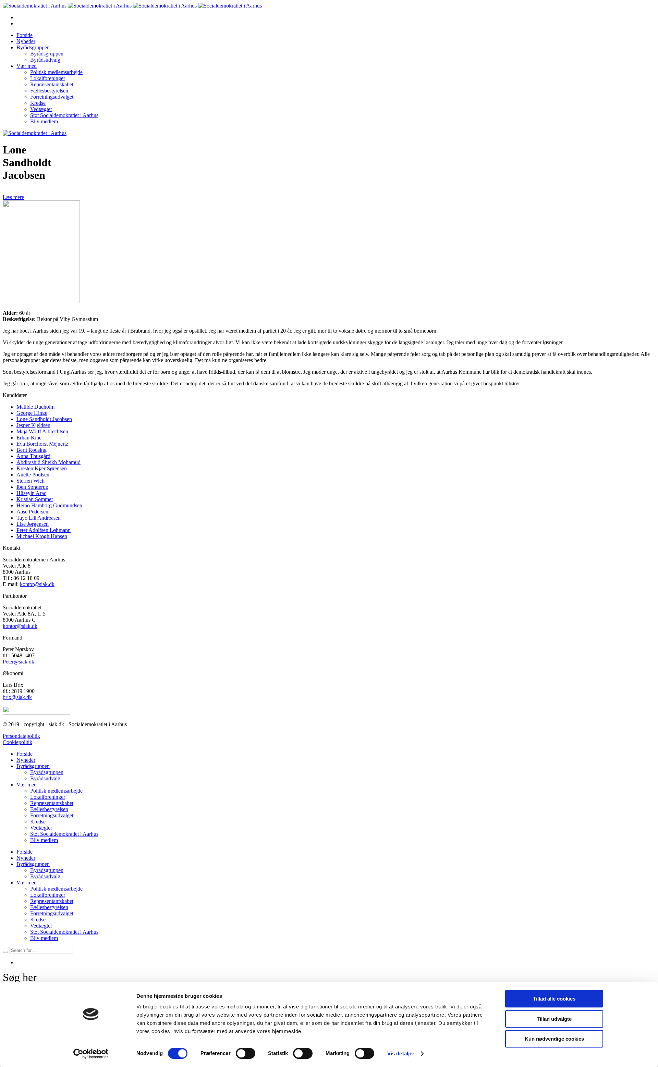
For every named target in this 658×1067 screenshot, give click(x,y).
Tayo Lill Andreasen (38, 518)
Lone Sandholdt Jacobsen (44, 419)
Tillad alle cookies (554, 999)
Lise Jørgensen (32, 524)
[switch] (245, 1053)
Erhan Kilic (28, 438)
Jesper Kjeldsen (33, 425)
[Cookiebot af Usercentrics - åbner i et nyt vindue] (91, 1054)
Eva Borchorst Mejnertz (42, 444)
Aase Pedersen (32, 511)
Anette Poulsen (32, 474)
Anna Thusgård (33, 456)
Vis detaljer (400, 1053)
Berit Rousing (31, 450)
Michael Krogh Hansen (41, 536)
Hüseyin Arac (31, 493)
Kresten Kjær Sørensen (41, 468)
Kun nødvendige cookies (554, 1039)
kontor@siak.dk (37, 584)
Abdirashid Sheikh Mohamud (48, 462)
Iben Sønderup (32, 487)
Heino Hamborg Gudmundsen (49, 505)
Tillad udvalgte (554, 1019)
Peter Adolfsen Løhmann (43, 530)
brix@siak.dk (17, 697)
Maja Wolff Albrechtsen (42, 431)
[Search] (5, 952)
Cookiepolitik (17, 742)
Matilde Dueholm (35, 407)
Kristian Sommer (34, 499)
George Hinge (31, 413)
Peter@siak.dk (18, 662)
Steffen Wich (30, 481)
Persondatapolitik (21, 736)
